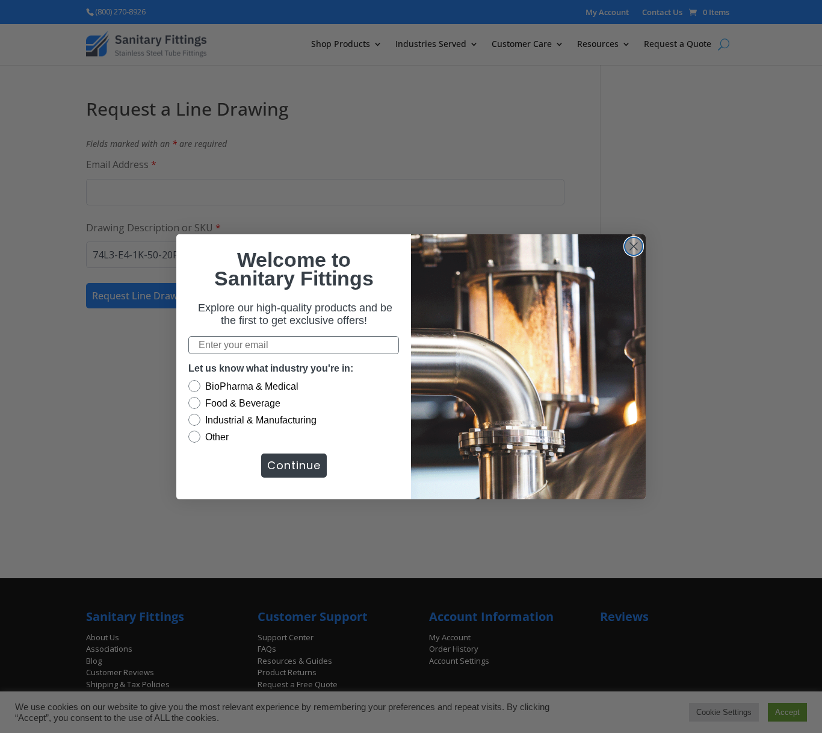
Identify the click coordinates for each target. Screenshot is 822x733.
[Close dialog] (634, 246)
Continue (294, 465)
